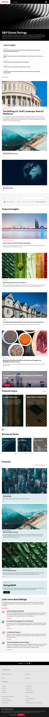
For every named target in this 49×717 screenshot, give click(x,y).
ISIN (32, 201)
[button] (15, 453)
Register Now (7, 384)
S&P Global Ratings (6, 669)
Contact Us (27, 678)
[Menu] (46, 2)
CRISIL (3, 678)
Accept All (21, 714)
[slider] (24, 446)
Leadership (27, 700)
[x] (25, 663)
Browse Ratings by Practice (40, 201)
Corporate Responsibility (30, 698)
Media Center (28, 674)
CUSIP (19, 201)
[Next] (5, 430)
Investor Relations (28, 686)
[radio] (4, 202)
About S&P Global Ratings (7, 674)
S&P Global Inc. (5, 681)
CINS (26, 201)
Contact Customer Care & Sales (8, 696)
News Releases (28, 688)
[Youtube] (29, 663)
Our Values (4, 686)
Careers (26, 696)
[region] (24, 712)
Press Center (4, 692)
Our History (4, 688)
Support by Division (5, 698)
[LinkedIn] (27, 663)
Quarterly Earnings (29, 690)
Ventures (3, 690)
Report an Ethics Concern (7, 700)
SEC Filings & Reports (29, 692)
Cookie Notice (37, 712)
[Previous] (3, 430)
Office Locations (5, 702)
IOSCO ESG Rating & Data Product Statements (34, 702)
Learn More (6, 592)
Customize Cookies (12, 714)
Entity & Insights (9, 201)
